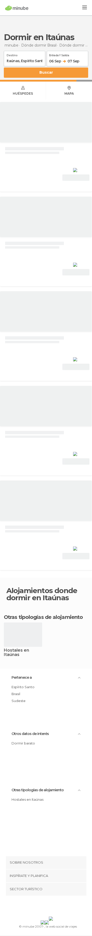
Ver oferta (76, 178)
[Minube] (16, 8)
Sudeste (19, 701)
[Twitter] (45, 907)
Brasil (16, 694)
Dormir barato (23, 743)
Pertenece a (22, 677)
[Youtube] (58, 907)
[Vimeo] (51, 907)
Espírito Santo (23, 687)
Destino (12, 54)
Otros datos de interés (30, 733)
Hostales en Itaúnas (16, 652)
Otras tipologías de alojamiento (38, 790)
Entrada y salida (59, 54)
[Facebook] (38, 907)
